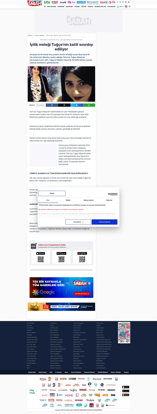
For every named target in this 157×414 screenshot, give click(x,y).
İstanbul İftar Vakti (32, 339)
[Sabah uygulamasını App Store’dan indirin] (40, 257)
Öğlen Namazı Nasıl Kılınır (103, 346)
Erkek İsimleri (77, 361)
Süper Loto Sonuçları (56, 356)
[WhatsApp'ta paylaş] (89, 105)
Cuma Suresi (77, 325)
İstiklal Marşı (100, 365)
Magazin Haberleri (55, 365)
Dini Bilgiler (99, 361)
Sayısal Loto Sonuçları (56, 361)
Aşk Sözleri (76, 353)
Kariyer (126, 372)
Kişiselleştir (77, 222)
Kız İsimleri (76, 365)
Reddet (52, 193)
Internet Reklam (89, 372)
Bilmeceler (76, 337)
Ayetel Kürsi (76, 330)
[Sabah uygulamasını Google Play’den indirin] (61, 257)
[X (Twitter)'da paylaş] (64, 105)
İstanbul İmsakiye (32, 337)
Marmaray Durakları (102, 356)
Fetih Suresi (76, 346)
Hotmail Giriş (77, 349)
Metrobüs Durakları (78, 351)
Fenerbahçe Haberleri (56, 342)
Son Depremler (54, 335)
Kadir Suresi (99, 335)
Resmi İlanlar (100, 6)
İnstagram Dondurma (79, 332)
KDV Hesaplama (55, 353)
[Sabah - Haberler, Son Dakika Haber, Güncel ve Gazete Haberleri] (34, 3)
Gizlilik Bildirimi (103, 372)
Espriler (98, 325)
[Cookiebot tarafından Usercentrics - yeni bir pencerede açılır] (109, 194)
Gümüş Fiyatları (31, 363)
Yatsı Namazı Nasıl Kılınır (103, 339)
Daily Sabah (43, 372)
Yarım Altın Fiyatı (31, 353)
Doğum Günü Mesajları (103, 353)
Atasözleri (76, 358)
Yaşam (77, 6)
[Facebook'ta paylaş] (52, 105)
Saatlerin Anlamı (101, 358)
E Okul (52, 325)
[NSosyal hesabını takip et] (123, 2)
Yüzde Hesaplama (78, 323)
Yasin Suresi (76, 328)
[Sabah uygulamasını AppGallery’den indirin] (82, 257)
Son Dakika (51, 6)
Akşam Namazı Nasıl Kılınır (104, 342)
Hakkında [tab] (109, 200)
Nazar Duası (76, 342)
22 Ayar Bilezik (31, 361)
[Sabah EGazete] (124, 345)
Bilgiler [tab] (68, 200)
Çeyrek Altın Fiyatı (32, 351)
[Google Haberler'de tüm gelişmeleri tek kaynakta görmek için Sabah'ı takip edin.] (61, 288)
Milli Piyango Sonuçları (56, 358)
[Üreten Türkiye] (93, 2)
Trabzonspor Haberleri (56, 346)
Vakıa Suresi (99, 323)
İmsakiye (29, 335)
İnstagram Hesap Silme (80, 339)
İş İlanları (29, 325)
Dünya (90, 6)
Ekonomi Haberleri (55, 368)
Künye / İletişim (116, 372)
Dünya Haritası (77, 368)
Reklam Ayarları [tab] (89, 200)
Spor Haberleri (54, 337)
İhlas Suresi (99, 330)
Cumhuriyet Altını (32, 358)
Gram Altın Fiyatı (31, 346)
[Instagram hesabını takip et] (126, 2)
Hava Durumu (54, 332)
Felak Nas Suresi (78, 344)
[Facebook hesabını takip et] (117, 2)
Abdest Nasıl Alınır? (78, 356)
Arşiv (66, 372)
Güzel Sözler (77, 335)
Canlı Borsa (53, 323)
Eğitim (83, 6)
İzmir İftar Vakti (31, 344)
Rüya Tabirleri (54, 330)
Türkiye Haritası (54, 363)
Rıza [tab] (47, 200)
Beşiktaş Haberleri (55, 344)
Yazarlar (111, 6)
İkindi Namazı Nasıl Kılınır (103, 349)
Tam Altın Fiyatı (31, 356)
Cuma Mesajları (100, 368)
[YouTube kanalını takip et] (129, 2)
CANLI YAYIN (113, 2)
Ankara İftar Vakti (32, 342)
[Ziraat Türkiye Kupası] (126, 6)
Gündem (61, 6)
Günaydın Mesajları (101, 351)
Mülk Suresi (99, 332)
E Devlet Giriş (54, 328)
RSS (51, 372)
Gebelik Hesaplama (55, 351)
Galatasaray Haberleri (56, 339)
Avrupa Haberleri (39, 35)
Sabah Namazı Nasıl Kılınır (104, 344)
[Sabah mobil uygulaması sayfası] (34, 246)
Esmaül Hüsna (100, 363)
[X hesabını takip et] (120, 2)
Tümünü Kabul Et (104, 222)
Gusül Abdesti (100, 337)
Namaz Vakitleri (31, 332)
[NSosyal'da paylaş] (77, 105)
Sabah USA (32, 372)
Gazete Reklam (76, 372)
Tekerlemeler (100, 328)
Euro (28, 368)
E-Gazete (58, 372)
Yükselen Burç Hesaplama (57, 349)
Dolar (28, 365)
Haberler (30, 35)
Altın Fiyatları (30, 349)
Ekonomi (69, 6)
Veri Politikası (30, 323)
